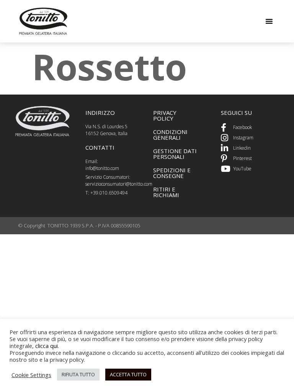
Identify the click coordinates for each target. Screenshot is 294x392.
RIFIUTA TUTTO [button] (78, 374)
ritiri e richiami (166, 192)
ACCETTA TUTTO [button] (128, 374)
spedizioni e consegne (172, 173)
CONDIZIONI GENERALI (170, 134)
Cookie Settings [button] (31, 374)
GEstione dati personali (175, 153)
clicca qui (46, 346)
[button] (269, 21)
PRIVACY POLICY (164, 115)
